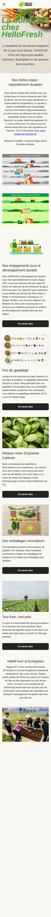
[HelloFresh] (25, 4)
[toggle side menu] (4, 4)
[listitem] (25, 169)
